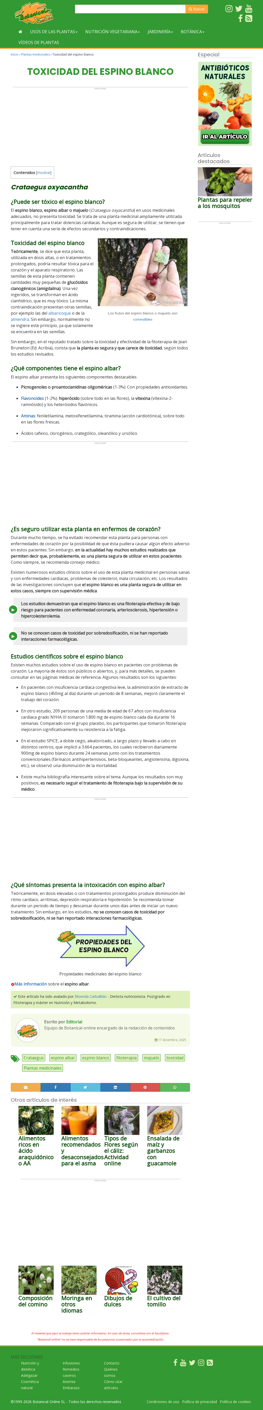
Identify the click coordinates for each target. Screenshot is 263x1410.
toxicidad (174, 1058)
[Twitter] (192, 1363)
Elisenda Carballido (91, 996)
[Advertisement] (100, 126)
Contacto (111, 1363)
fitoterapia (126, 1058)
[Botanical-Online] (41, 13)
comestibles (142, 319)
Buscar (198, 8)
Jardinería (159, 31)
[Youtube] (183, 1363)
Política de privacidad (199, 1401)
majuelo (151, 1058)
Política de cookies (235, 1401)
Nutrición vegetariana (111, 31)
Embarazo (71, 1387)
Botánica (191, 31)
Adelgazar (29, 1375)
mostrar (43, 172)
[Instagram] (201, 1363)
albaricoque (59, 313)
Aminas (28, 416)
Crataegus (34, 1058)
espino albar (63, 1058)
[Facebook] (175, 1363)
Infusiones (71, 1363)
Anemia (69, 1381)
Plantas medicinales (35, 54)
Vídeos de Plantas (38, 42)
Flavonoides (32, 398)
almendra (20, 319)
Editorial (74, 1022)
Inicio (14, 54)
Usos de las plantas (52, 31)
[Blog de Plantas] (210, 1363)
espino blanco (95, 1058)
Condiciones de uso (163, 1401)
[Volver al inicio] (20, 31)
